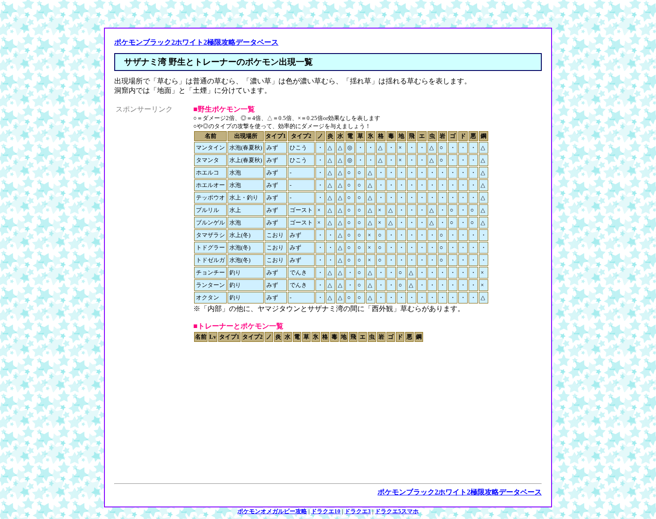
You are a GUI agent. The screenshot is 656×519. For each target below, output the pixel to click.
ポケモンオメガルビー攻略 (272, 511)
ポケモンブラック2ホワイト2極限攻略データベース (196, 42)
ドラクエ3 (358, 511)
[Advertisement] (151, 248)
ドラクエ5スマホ (397, 511)
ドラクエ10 (325, 511)
